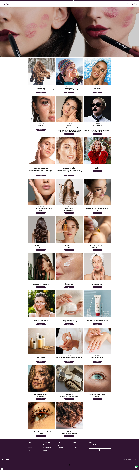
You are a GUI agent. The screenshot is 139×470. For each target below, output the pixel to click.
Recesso (69, 465)
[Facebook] (89, 444)
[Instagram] (91, 444)
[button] (127, 4)
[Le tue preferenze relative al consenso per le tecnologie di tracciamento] (2, 469)
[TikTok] (93, 444)
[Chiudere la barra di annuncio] (138, 1)
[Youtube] (95, 444)
